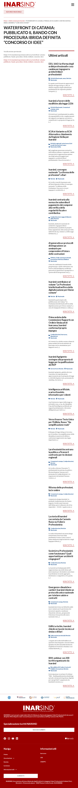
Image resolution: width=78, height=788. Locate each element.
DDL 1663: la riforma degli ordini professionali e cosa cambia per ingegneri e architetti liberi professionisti (61, 69)
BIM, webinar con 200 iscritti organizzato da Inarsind (59, 661)
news (64, 78)
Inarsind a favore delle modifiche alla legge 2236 (61, 102)
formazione (54, 259)
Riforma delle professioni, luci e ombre (61, 488)
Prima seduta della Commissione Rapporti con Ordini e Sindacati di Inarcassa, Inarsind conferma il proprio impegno (61, 324)
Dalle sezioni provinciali (17, 21)
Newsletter (54, 336)
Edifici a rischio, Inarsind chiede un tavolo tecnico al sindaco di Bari (61, 629)
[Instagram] (9, 738)
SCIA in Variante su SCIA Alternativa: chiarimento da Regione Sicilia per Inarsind (60, 135)
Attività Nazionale (56, 78)
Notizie (68, 78)
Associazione (8, 758)
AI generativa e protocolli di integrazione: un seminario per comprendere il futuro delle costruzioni (61, 248)
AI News (53, 257)
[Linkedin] (17, 738)
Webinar (66, 259)
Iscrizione (7, 766)
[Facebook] (5, 738)
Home (6, 21)
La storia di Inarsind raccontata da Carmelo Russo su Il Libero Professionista (60, 520)
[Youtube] (13, 738)
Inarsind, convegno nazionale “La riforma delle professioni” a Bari (61, 172)
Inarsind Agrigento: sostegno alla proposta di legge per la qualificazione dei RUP (61, 360)
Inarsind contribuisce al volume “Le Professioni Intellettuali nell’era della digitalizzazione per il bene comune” (61, 287)
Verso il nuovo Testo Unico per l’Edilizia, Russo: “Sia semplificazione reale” (61, 422)
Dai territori (58, 145)
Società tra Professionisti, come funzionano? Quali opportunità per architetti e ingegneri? (61, 554)
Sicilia (59, 147)
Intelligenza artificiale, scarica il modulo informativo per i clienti (59, 392)
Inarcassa (64, 334)
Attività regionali (55, 143)
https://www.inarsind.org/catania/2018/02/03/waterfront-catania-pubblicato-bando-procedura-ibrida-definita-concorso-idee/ (25, 61)
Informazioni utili (9, 769)
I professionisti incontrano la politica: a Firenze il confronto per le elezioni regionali (61, 453)
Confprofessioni (55, 217)
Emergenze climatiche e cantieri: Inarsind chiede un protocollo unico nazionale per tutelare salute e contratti (61, 592)
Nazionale (53, 80)
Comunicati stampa (56, 461)
